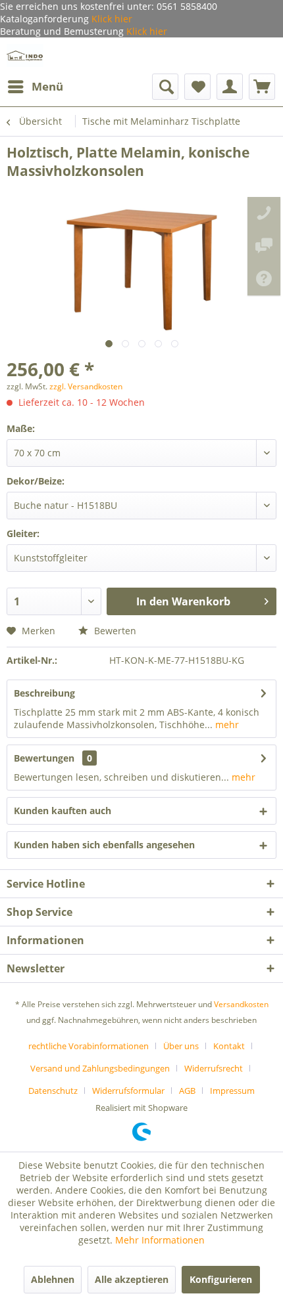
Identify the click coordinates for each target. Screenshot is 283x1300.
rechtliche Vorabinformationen (88, 1046)
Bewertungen (44, 758)
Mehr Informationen (160, 1240)
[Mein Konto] (230, 87)
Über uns (181, 1046)
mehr (226, 724)
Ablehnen (52, 1279)
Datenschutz (53, 1090)
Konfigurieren (221, 1279)
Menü (47, 86)
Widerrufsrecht (213, 1068)
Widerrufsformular (128, 1090)
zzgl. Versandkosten (85, 386)
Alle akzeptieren (131, 1279)
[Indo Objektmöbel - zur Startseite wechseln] (25, 55)
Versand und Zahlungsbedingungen (100, 1068)
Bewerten (113, 630)
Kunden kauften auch (62, 810)
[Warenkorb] (262, 87)
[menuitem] (35, 87)
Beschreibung (44, 693)
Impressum (232, 1090)
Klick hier (110, 18)
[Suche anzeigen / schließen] (165, 87)
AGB (187, 1090)
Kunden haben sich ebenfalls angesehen (104, 844)
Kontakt (229, 1046)
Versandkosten (241, 1004)
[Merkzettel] (197, 87)
